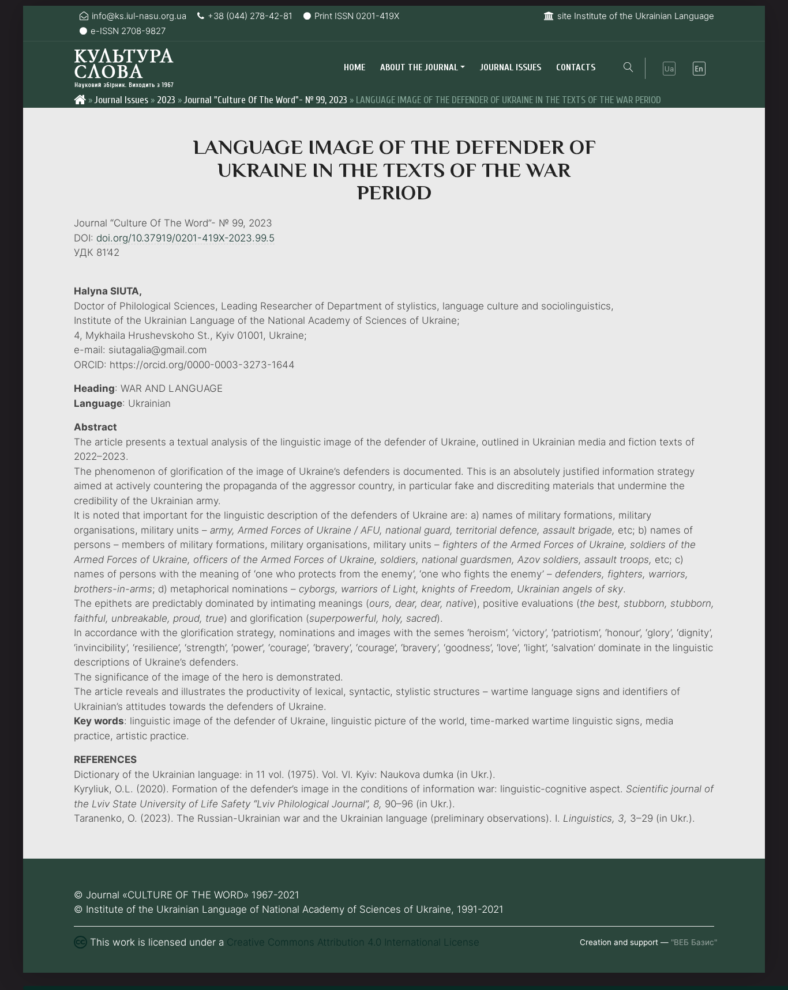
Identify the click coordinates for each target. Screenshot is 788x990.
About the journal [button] (419, 67)
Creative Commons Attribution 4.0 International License (353, 942)
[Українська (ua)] (669, 68)
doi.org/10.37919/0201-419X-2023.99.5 (185, 238)
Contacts (575, 67)
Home (354, 67)
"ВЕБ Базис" (694, 942)
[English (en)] (699, 68)
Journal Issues (510, 67)
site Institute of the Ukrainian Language (635, 15)
